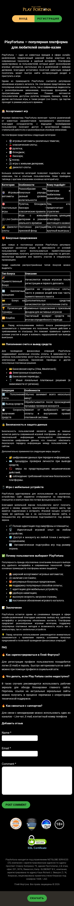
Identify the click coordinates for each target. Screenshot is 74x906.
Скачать (37, 898)
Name (6, 732)
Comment (9, 764)
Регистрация (48, 18)
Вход (23, 18)
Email (6, 748)
